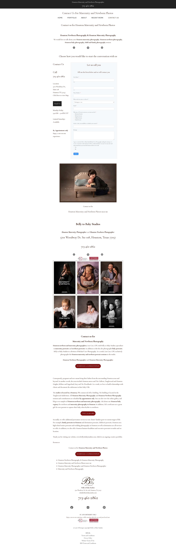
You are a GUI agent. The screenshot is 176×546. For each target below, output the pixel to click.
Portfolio (72, 17)
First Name (76, 77)
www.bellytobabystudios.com (86, 437)
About (84, 17)
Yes (75, 147)
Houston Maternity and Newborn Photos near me (88, 211)
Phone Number (77, 92)
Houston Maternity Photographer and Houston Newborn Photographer (82, 466)
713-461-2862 (88, 5)
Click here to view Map (61, 95)
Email (75, 105)
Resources (56, 442)
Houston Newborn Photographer (75, 360)
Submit (76, 153)
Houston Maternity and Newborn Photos (95, 25)
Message (75, 130)
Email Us (57, 104)
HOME (60, 17)
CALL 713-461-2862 (88, 413)
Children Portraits (78, 118)
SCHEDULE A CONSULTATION (88, 366)
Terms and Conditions (88, 535)
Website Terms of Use (88, 541)
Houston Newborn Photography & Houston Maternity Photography (88, 35)
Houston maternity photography (87, 40)
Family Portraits (78, 119)
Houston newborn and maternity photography (84, 401)
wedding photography (82, 425)
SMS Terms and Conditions (88, 543)
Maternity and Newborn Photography (71, 469)
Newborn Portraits (78, 116)
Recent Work (97, 17)
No (75, 149)
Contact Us (113, 17)
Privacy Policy (88, 538)
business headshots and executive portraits (96, 428)
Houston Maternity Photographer (74, 232)
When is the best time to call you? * (80, 99)
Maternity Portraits (78, 114)
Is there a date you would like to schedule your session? (85, 123)
